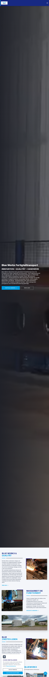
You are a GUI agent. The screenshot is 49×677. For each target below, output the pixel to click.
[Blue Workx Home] (4, 3)
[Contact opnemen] (45, 673)
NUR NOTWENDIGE (13, 669)
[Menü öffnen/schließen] (47, 3)
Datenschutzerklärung (11, 666)
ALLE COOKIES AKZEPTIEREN (13, 672)
